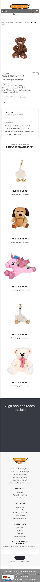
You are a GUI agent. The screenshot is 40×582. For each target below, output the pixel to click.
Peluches (10, 22)
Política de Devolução (20, 518)
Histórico (20, 530)
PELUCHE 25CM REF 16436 (37, 74)
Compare (23, 97)
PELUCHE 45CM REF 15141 (20, 191)
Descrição (9, 112)
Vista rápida (34, 181)
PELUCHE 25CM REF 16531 (33, 74)
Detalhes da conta (20, 536)
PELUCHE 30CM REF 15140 (20, 335)
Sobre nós (20, 492)
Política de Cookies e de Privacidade (23, 579)
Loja (2, 22)
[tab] (10, 113)
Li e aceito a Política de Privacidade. (21, 561)
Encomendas (20, 510)
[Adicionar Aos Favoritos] (6, 181)
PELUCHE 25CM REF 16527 (20, 382)
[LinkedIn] (4, 102)
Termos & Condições (20, 498)
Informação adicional (16, 114)
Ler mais (15, 181)
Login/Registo (20, 527)
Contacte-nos (20, 507)
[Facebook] (1, 102)
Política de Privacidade (20, 495)
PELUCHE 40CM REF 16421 (20, 287)
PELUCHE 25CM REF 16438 (20, 239)
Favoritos (20, 533)
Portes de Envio (20, 515)
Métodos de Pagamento (20, 513)
